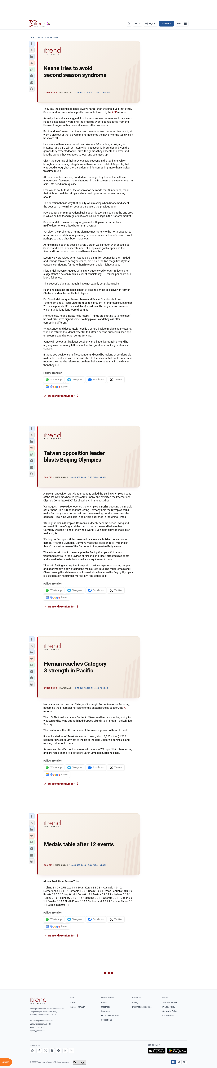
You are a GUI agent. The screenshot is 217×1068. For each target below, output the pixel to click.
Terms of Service (169, 1002)
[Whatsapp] (32, 1050)
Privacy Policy (168, 1007)
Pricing (135, 1002)
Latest (73, 1002)
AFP (114, 112)
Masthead (105, 1007)
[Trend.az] (39, 23)
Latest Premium (77, 1007)
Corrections (106, 1020)
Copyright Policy (169, 1011)
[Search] (129, 24)
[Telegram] (58, 1050)
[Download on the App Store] (156, 1051)
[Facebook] (39, 1050)
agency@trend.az (37, 1031)
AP (125, 707)
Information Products (141, 1007)
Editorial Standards (110, 1015)
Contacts (105, 1011)
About (104, 1002)
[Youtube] (52, 1050)
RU (184, 1062)
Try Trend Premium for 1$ (62, 395)
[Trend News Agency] (38, 1000)
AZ (179, 1062)
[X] (45, 1050)
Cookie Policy (168, 1015)
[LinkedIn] (65, 1050)
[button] (31, 44)
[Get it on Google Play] (177, 1051)
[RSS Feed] (71, 1050)
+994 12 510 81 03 (37, 1027)
